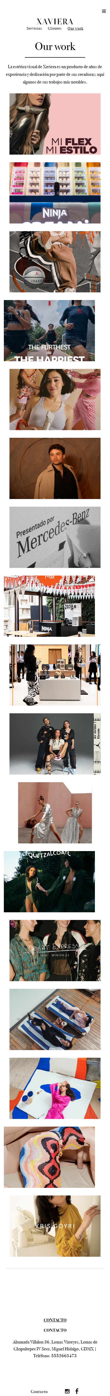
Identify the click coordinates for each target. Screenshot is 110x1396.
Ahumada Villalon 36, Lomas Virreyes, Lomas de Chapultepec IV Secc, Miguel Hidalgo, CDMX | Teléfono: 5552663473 (55, 1348)
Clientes (55, 28)
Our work (75, 28)
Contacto (39, 1391)
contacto (55, 1320)
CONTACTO (55, 1331)
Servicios (34, 28)
